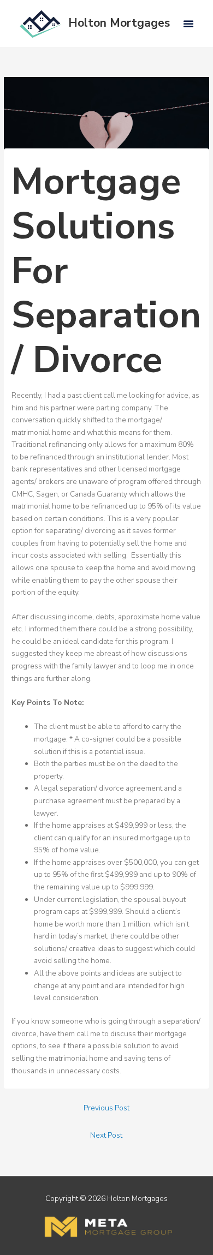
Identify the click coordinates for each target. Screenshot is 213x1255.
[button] (188, 23)
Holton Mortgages (119, 23)
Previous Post (106, 1108)
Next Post (106, 1135)
